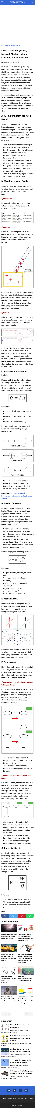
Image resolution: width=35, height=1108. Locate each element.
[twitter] (13, 916)
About (4, 1098)
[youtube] (20, 1090)
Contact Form (12, 1098)
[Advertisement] (17, 25)
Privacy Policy (29, 1098)
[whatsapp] (30, 916)
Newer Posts (6, 1014)
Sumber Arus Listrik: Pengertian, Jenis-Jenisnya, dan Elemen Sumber (16, 495)
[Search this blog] (32, 2)
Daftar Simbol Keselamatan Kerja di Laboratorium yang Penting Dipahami (21, 1038)
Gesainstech (17, 2)
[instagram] (26, 1090)
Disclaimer (20, 1098)
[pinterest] (22, 916)
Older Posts (28, 1014)
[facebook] (5, 916)
